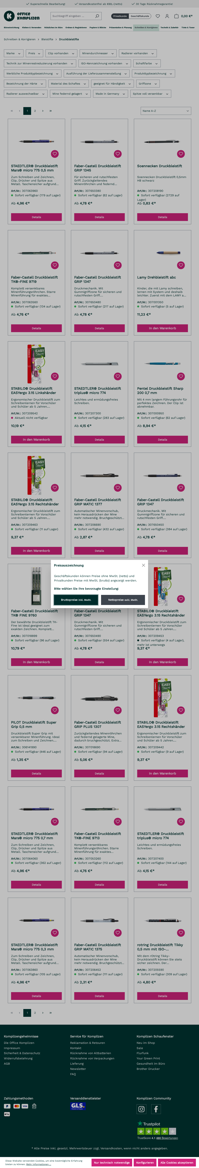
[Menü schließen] (144, 565)
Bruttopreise (76, 599)
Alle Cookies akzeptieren (177, 1162)
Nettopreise (123, 599)
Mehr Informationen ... (38, 1164)
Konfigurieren (145, 1162)
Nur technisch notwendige (112, 1162)
